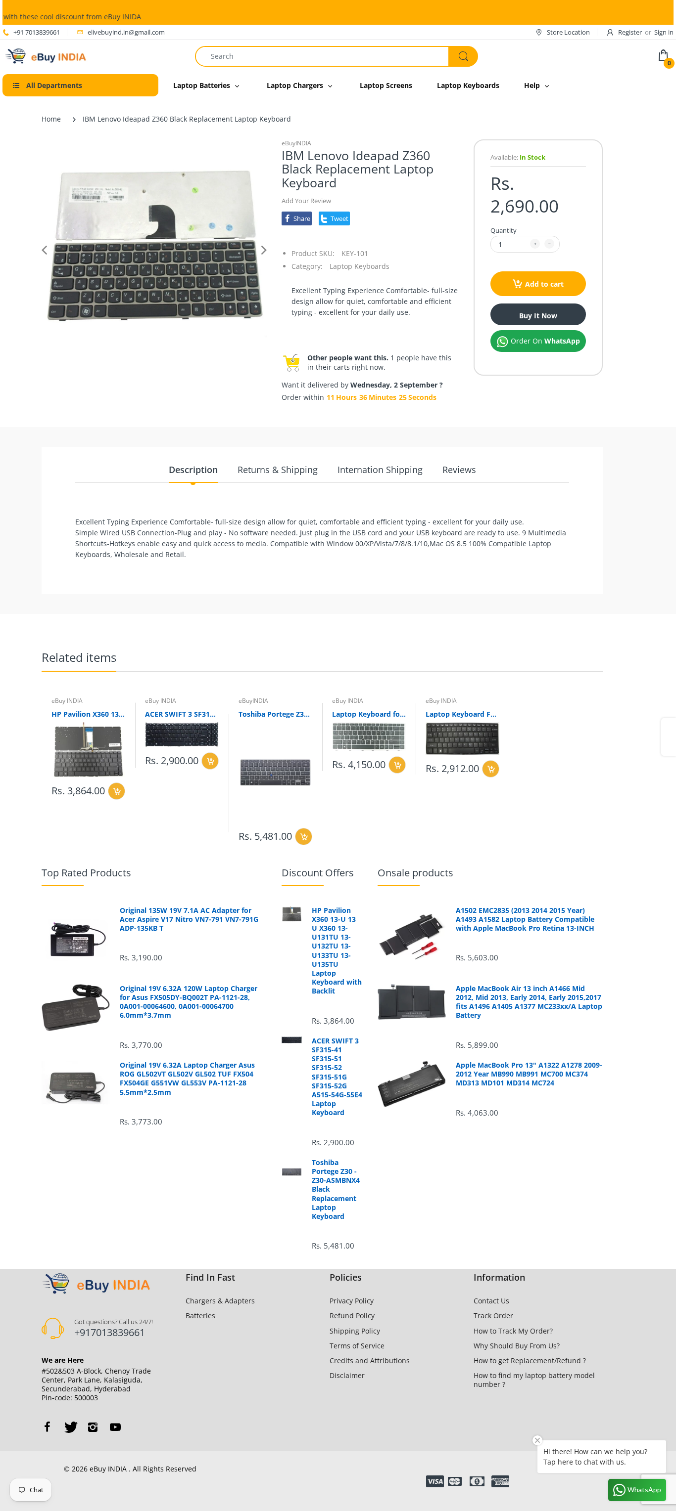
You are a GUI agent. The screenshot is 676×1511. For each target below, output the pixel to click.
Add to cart (544, 284)
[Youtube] (115, 1427)
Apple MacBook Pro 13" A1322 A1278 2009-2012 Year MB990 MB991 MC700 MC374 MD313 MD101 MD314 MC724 (529, 1074)
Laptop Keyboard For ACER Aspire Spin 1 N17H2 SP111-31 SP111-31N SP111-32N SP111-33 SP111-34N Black (462, 714)
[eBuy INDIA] (46, 55)
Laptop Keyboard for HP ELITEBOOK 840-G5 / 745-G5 (369, 714)
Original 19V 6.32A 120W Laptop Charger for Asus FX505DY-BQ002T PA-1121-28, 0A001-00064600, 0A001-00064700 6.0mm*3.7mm (188, 1002)
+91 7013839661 (36, 32)
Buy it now (538, 315)
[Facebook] (47, 1427)
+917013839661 (109, 1332)
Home (51, 119)
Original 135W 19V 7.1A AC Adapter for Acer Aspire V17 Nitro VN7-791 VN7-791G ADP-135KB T (189, 919)
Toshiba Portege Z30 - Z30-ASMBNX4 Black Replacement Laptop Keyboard (275, 714)
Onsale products (415, 872)
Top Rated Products (86, 872)
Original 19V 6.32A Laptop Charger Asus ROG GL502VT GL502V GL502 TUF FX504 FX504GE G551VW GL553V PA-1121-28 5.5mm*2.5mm (187, 1079)
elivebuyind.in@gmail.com (126, 32)
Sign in (664, 32)
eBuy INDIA (67, 700)
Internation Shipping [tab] (380, 469)
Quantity (503, 230)
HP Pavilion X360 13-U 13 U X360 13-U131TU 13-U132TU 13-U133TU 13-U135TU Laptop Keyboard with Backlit (88, 714)
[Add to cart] (116, 791)
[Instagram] (92, 1427)
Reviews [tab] (459, 469)
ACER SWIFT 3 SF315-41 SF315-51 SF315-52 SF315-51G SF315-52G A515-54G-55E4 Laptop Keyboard (182, 714)
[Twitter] (69, 1427)
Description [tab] (193, 469)
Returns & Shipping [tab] (278, 469)
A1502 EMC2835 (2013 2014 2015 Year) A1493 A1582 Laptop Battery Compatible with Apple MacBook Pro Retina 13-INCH (525, 919)
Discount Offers (318, 872)
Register (630, 32)
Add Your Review (306, 200)
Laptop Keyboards (359, 266)
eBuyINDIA (296, 143)
